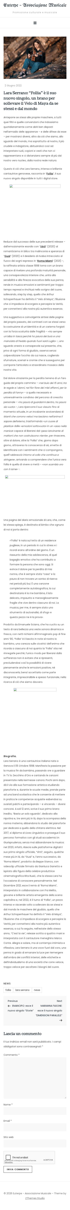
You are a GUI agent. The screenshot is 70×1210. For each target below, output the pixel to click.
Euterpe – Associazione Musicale (35, 5)
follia (8, 990)
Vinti (43, 246)
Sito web (9, 1137)
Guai (7, 256)
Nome (8, 1104)
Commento (12, 1055)
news (37, 990)
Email (8, 1121)
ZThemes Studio (35, 1198)
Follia (50, 173)
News (7, 983)
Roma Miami (44, 261)
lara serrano (22, 990)
